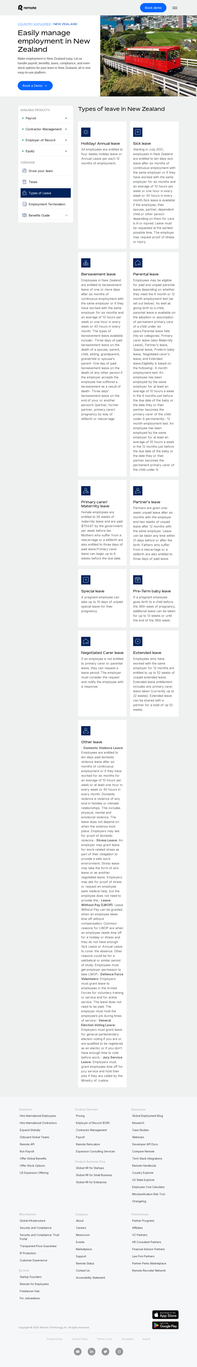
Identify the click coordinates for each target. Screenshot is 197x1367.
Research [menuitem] (138, 1123)
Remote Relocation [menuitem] (88, 1144)
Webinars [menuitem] (138, 1137)
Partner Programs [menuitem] (143, 1220)
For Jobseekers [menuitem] (30, 1298)
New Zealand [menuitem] (65, 24)
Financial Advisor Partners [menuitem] (148, 1249)
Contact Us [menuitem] (83, 1270)
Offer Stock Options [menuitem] (32, 1165)
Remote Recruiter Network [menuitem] (149, 1270)
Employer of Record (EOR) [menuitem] (93, 1123)
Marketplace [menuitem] (84, 1249)
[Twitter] (105, 1351)
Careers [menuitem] (81, 1227)
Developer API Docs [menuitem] (145, 1144)
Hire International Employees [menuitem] (38, 1115)
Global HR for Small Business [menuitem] (94, 1175)
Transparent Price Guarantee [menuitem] (38, 1246)
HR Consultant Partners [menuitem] (146, 1242)
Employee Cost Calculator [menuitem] (148, 1187)
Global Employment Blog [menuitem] (147, 1115)
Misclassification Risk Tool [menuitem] (148, 1194)
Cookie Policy (80, 1339)
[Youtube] (78, 1351)
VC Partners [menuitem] (139, 1235)
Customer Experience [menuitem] (33, 1260)
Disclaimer (128, 1339)
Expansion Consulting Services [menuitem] (95, 1151)
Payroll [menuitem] (80, 1137)
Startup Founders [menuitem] (31, 1276)
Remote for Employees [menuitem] (34, 1284)
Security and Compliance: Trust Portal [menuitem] (39, 1237)
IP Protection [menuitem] (28, 1253)
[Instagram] (119, 1351)
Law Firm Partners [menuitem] (143, 1256)
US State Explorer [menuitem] (143, 1179)
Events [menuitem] (80, 1242)
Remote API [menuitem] (27, 1144)
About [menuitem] (79, 1220)
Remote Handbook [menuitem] (144, 1165)
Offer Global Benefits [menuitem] (33, 1158)
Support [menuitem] (81, 1256)
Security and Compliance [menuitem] (36, 1227)
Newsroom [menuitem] (83, 1235)
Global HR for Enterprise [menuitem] (91, 1182)
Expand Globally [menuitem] (30, 1130)
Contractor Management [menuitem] (91, 1130)
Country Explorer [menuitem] (34, 24)
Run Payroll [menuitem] (27, 1151)
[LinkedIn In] (91, 1351)
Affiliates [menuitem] (137, 1227)
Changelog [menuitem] (139, 1201)
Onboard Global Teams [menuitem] (34, 1137)
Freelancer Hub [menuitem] (30, 1291)
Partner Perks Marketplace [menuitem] (149, 1263)
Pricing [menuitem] (80, 1115)
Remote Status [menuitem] (85, 1263)
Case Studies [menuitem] (140, 1130)
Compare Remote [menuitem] (143, 1151)
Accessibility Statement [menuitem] (90, 1277)
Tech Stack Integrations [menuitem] (147, 1158)
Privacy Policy (55, 1339)
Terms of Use (104, 1339)
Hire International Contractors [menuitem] (38, 1123)
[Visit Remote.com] (27, 8)
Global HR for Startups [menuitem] (90, 1168)
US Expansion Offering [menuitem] (34, 1172)
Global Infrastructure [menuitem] (32, 1220)
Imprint (146, 1339)
